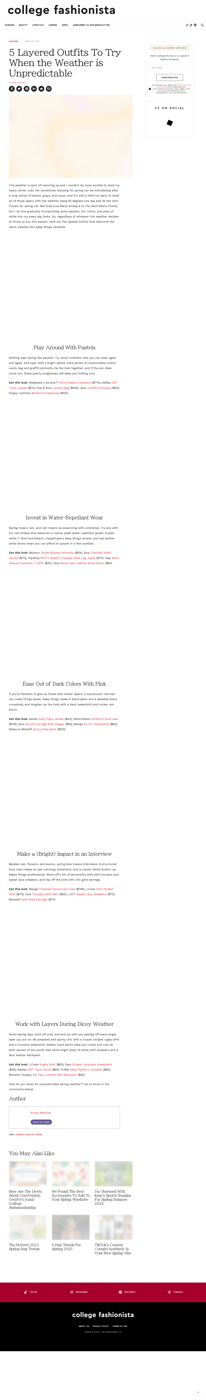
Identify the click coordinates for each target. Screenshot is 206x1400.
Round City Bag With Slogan (44, 724)
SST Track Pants (39, 1069)
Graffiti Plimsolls (99, 388)
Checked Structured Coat (57, 889)
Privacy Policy (101, 1326)
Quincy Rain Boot (44, 729)
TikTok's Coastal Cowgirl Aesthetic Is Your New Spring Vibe (113, 1249)
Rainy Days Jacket (51, 719)
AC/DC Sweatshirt (96, 724)
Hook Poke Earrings (34, 899)
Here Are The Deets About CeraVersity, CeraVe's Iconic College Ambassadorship (25, 1199)
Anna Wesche (18, 83)
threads (178, 1292)
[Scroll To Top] (198, 1392)
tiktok (33, 1292)
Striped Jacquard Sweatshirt (92, 1064)
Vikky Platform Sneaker (86, 1069)
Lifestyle (38, 25)
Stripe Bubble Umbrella (57, 552)
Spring (38, 1135)
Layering (19, 1135)
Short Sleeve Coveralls (75, 382)
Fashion (9, 25)
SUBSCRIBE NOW (169, 77)
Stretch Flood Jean (105, 719)
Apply (65, 25)
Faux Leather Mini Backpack (57, 1074)
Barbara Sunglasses (45, 393)
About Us (84, 1326)
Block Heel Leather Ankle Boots (82, 563)
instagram (81, 1292)
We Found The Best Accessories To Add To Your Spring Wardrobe (71, 1195)
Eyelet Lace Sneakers (92, 894)
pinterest (130, 1292)
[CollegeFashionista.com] (61, 10)
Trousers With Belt (45, 894)
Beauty (23, 25)
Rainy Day (29, 1135)
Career (53, 25)
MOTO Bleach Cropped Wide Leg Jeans (68, 558)
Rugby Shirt (47, 1064)
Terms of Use (119, 1326)
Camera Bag (60, 388)
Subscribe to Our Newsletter (91, 25)
